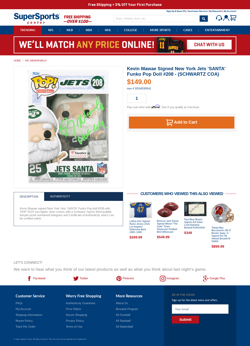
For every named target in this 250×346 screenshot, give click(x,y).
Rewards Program (127, 309)
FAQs (19, 303)
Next (239, 230)
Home (17, 60)
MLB (70, 30)
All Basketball (124, 326)
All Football (123, 315)
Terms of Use (74, 326)
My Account (230, 11)
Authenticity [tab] (60, 196)
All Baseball (123, 321)
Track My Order (26, 326)
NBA (89, 30)
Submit (185, 320)
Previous (124, 230)
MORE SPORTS (160, 30)
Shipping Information (29, 315)
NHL (108, 30)
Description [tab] (29, 196)
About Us (122, 303)
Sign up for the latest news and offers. (195, 300)
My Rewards (215, 11)
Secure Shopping (76, 315)
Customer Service (197, 11)
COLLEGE (130, 30)
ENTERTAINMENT (217, 30)
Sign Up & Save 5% (176, 11)
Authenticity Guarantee (80, 303)
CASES (187, 30)
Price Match (73, 309)
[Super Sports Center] (37, 18)
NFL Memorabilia (35, 60)
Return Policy (24, 321)
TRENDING (27, 30)
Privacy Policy (75, 321)
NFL (51, 30)
